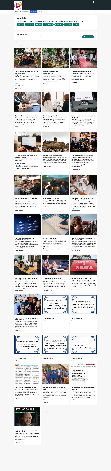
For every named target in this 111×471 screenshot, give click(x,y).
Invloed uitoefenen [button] (48, 24)
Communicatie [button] (29, 24)
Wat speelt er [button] (68, 24)
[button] (16, 11)
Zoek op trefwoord (22, 34)
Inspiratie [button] (76, 24)
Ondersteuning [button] (58, 24)
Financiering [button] (38, 24)
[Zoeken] (96, 11)
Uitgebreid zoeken (88, 36)
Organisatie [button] (20, 24)
